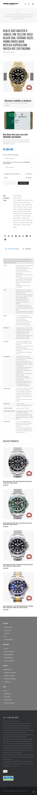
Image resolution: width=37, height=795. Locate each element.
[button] (33, 4)
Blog (5, 690)
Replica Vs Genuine (9, 661)
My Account (7, 630)
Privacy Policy (8, 700)
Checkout (7, 633)
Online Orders (8, 627)
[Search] (24, 4)
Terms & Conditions (9, 703)
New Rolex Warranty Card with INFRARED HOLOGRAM (16, 163)
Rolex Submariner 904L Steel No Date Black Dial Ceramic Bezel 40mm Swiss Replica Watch (18, 565)
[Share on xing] (30, 236)
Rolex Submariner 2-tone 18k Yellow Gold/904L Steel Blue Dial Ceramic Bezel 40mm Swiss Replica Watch (18, 606)
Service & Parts (8, 669)
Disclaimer (7, 697)
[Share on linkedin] (19, 236)
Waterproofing (8, 657)
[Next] (32, 80)
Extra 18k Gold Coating (10, 154)
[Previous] (5, 80)
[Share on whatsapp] (23, 236)
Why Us (6, 648)
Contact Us (7, 682)
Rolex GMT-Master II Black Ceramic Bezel (23, 225)
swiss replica (17, 204)
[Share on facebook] (5, 236)
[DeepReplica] (10, 4)
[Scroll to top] (33, 791)
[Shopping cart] (27, 4)
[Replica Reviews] (8, 778)
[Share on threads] (12, 236)
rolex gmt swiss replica (24, 211)
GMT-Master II (17, 198)
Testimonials (7, 694)
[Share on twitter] (8, 236)
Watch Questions (9, 651)
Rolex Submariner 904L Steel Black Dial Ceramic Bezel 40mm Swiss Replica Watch (17, 482)
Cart (5, 636)
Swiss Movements (8, 654)
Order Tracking (8, 639)
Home (18, 13)
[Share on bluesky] (26, 236)
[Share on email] (5, 239)
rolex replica (25, 200)
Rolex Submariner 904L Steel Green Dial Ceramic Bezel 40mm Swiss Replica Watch (17, 523)
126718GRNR (17, 200)
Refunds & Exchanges (10, 679)
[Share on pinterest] (16, 236)
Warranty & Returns (9, 672)
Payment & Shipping (9, 675)
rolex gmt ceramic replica (20, 213)
